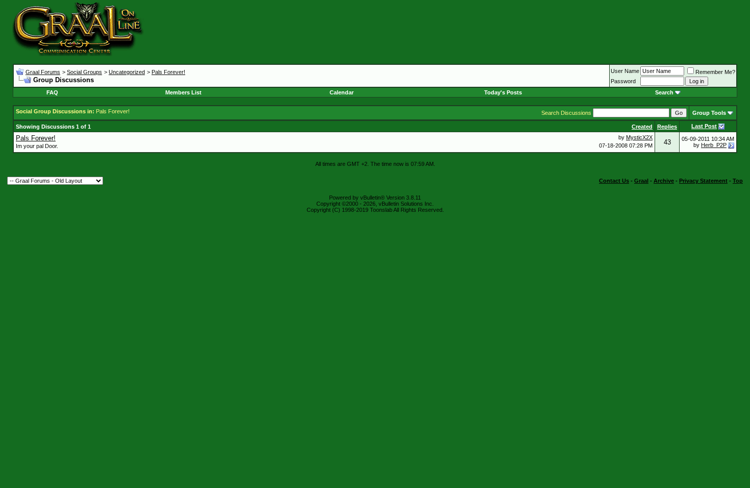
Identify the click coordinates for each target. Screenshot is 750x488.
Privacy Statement (703, 181)
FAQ (52, 92)
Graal (641, 181)
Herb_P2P (714, 145)
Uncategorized (127, 72)
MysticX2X (639, 137)
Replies (667, 127)
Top (738, 181)
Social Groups (84, 72)
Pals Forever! (168, 72)
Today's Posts (503, 92)
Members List (183, 92)
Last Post (704, 126)
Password (623, 81)
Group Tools (709, 113)
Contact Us (614, 181)
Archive (664, 181)
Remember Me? (715, 72)
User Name (625, 71)
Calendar (342, 92)
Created (642, 127)
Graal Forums (43, 72)
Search (664, 92)
